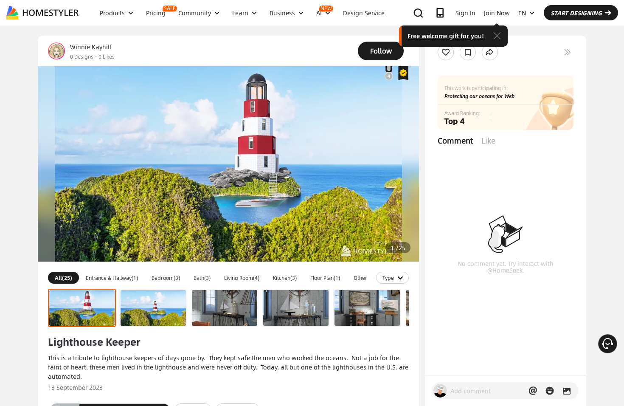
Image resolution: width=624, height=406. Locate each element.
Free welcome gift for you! (446, 35)
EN (522, 12)
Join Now (497, 12)
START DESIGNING (576, 12)
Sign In (465, 12)
